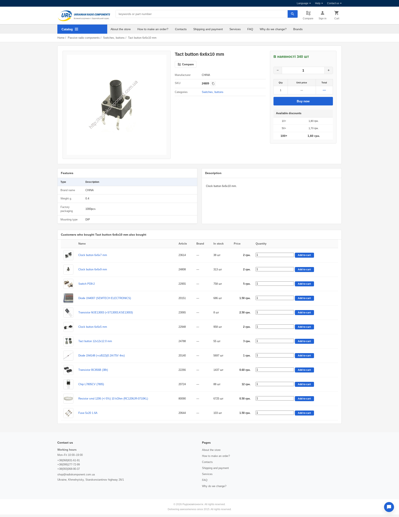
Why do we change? (273, 29)
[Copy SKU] (213, 83)
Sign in (322, 18)
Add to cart (304, 255)
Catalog (67, 29)
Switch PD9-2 (86, 283)
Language (302, 3)
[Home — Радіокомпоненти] (84, 16)
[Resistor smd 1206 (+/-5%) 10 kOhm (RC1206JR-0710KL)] (68, 399)
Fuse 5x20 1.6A (87, 412)
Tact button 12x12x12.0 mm (95, 341)
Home (60, 37)
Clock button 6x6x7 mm (92, 255)
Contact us (333, 3)
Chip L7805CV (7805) (91, 384)
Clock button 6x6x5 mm (92, 326)
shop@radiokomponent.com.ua (76, 474)
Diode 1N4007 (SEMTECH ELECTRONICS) (104, 298)
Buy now (303, 101)
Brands (298, 29)
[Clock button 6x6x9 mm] (68, 270)
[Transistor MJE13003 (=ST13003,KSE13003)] (68, 313)
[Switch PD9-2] (68, 284)
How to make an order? (152, 29)
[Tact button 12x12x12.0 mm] (68, 341)
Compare (308, 18)
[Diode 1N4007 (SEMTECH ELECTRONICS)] (68, 298)
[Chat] (389, 507)
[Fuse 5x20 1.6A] (68, 413)
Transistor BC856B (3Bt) (93, 369)
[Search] (293, 14)
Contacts (181, 29)
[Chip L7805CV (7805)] (68, 384)
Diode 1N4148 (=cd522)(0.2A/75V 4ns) (101, 355)
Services (235, 29)
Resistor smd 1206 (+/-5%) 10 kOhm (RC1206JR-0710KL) (113, 398)
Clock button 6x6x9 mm (92, 269)
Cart (336, 18)
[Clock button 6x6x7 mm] (68, 255)
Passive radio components (84, 37)
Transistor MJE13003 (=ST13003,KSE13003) (105, 312)
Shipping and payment (208, 29)
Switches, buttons (114, 37)
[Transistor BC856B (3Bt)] (68, 370)
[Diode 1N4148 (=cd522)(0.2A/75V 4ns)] (68, 356)
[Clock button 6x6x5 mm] (68, 327)
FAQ (250, 29)
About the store (121, 29)
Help (317, 3)
